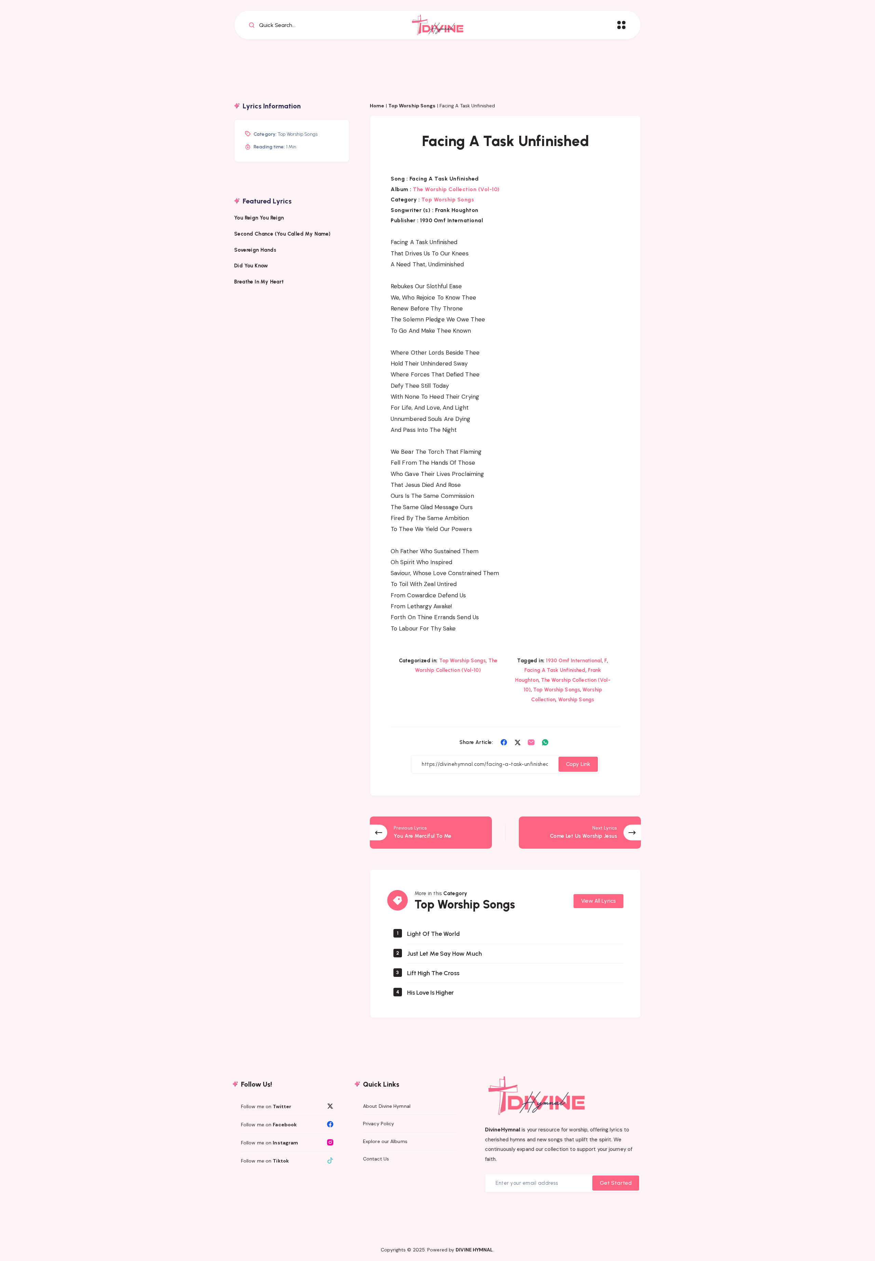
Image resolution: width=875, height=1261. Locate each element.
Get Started (616, 1183)
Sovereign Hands (255, 250)
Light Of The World (433, 934)
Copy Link (578, 764)
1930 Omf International (574, 661)
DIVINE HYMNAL (474, 1250)
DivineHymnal (502, 1129)
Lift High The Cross (433, 973)
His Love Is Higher (430, 992)
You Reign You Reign (259, 218)
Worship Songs (576, 699)
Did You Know (252, 266)
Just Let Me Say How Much (444, 953)
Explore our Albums (385, 1141)
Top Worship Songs (412, 106)
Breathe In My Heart (259, 282)
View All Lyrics (598, 901)
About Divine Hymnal (386, 1106)
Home (377, 106)
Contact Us (376, 1159)
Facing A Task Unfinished (554, 670)
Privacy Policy (378, 1123)
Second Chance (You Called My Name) (282, 233)
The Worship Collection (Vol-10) (456, 189)
